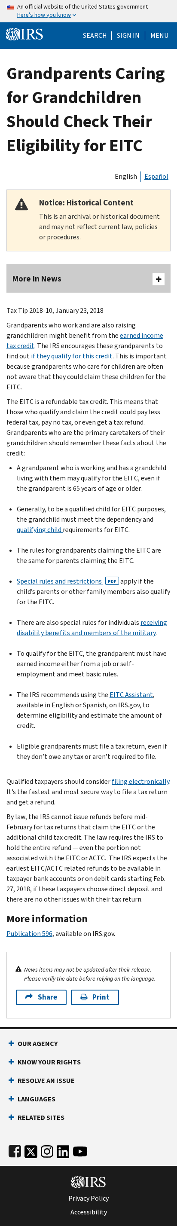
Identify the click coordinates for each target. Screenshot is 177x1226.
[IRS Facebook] (15, 1149)
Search (95, 35)
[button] (128, 35)
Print (101, 997)
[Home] (24, 33)
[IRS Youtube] (80, 1149)
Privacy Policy (88, 1198)
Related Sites (41, 1117)
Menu (159, 35)
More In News (36, 278)
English (126, 176)
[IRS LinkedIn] (63, 1149)
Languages (36, 1099)
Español (156, 176)
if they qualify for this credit (72, 356)
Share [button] (47, 997)
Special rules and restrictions (66, 581)
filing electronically (140, 781)
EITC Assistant (131, 694)
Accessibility (88, 1212)
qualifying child (40, 529)
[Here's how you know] (88, 11)
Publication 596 (29, 933)
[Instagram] (47, 1149)
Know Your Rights (49, 1062)
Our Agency (38, 1043)
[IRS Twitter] (30, 1149)
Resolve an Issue (46, 1080)
